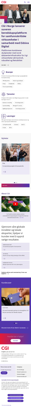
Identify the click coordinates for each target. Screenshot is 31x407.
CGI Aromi (16, 124)
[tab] (14, 183)
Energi (4, 83)
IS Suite (4, 127)
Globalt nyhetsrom (21, 372)
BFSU (10, 127)
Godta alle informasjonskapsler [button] (15, 395)
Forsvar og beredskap (7, 86)
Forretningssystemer (20, 108)
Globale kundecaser (22, 376)
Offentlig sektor (6, 80)
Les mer (5, 65)
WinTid (23, 124)
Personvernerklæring (6, 405)
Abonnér (4, 372)
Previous (1, 23)
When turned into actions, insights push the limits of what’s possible (18, 198)
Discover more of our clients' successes (14, 328)
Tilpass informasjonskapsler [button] (15, 397)
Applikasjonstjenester (7, 108)
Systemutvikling (6, 105)
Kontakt (15, 340)
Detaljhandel (11, 83)
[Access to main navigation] (28, 2)
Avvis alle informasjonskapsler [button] (15, 400)
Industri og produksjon (18, 80)
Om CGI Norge (20, 369)
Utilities (19, 83)
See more (5, 185)
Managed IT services (17, 105)
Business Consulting (7, 102)
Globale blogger (21, 374)
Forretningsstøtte (19, 102)
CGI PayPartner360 (7, 124)
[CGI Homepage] (3, 2)
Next (30, 23)
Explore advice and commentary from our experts (14, 272)
